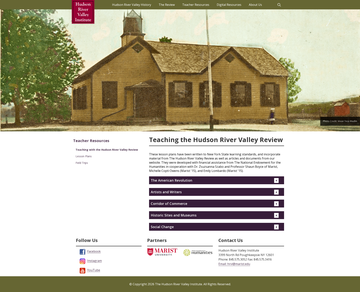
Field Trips (82, 163)
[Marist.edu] (162, 251)
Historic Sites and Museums (173, 215)
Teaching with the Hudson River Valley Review (107, 149)
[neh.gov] (198, 252)
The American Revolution (171, 180)
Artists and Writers (166, 192)
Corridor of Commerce (169, 203)
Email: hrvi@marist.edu (234, 264)
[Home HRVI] (83, 12)
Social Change (162, 227)
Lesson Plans (84, 156)
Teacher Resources (91, 140)
